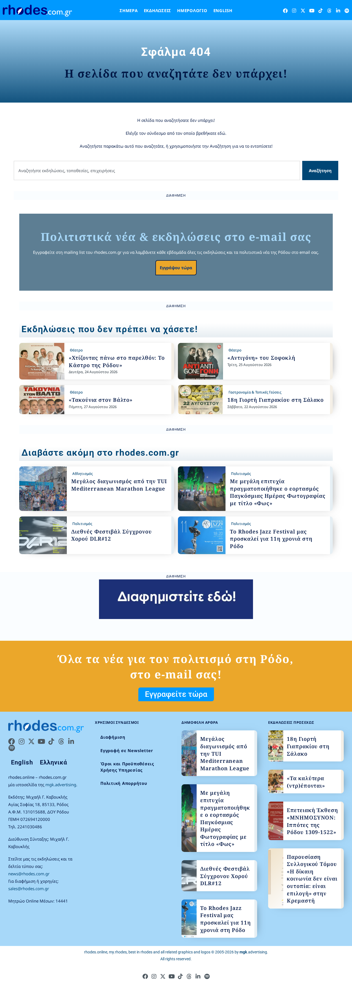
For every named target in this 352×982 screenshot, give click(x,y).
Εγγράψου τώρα (176, 267)
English (222, 10)
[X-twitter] (303, 10)
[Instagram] (294, 10)
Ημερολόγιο (192, 10)
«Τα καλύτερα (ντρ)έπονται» (306, 782)
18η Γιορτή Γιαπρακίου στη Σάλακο (275, 399)
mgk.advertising (60, 784)
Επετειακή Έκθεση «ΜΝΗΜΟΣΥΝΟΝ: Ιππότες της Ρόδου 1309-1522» (312, 821)
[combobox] (157, 170)
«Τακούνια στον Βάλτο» (101, 399)
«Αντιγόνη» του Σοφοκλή (261, 357)
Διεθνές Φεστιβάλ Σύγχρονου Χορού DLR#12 (225, 876)
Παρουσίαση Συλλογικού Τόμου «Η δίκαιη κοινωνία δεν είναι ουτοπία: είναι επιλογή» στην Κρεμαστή (312, 878)
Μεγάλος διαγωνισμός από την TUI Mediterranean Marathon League (119, 485)
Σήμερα (129, 10)
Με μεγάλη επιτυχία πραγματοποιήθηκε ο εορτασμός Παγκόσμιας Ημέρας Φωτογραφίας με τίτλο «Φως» (278, 492)
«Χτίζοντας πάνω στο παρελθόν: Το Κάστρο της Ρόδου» (117, 361)
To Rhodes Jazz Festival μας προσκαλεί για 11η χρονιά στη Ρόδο (271, 539)
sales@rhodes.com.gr (28, 888)
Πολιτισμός (241, 473)
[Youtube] (311, 10)
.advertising (253, 952)
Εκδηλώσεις (157, 10)
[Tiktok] (320, 10)
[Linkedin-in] (338, 10)
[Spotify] (347, 10)
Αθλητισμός (82, 473)
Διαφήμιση (112, 737)
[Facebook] (285, 10)
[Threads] (329, 10)
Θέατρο (76, 350)
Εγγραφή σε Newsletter (126, 750)
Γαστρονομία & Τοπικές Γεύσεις (255, 392)
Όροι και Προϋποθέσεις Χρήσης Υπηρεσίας (127, 767)
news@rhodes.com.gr (29, 873)
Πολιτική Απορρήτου (123, 783)
